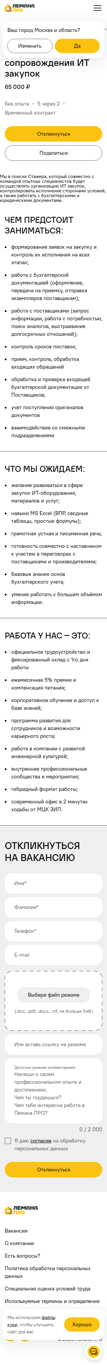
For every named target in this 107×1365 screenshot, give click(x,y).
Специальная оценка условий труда (47, 1288)
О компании (19, 1243)
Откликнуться (53, 1169)
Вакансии (16, 1231)
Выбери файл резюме (53, 995)
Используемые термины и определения (52, 1301)
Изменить (29, 46)
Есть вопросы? (22, 1256)
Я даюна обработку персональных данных (50, 1144)
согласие (40, 1140)
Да (77, 46)
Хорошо (82, 1324)
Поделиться (54, 153)
